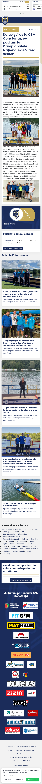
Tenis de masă (32, 549)
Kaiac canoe (34, 29)
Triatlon (6, 551)
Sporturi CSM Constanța (21, 757)
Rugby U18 (15, 546)
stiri (21, 549)
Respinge (8, 779)
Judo (11, 541)
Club (22, 531)
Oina (12, 544)
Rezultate (21, 754)
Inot (4, 541)
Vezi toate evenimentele (21, 580)
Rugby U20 (26, 546)
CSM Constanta (9, 534)
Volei (29, 551)
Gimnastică (22, 534)
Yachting (6, 553)
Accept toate (32, 779)
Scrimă (14, 549)
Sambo (5, 549)
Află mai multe (8, 775)
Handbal (5, 2)
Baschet (28, 529)
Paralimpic (21, 544)
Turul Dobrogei (18, 551)
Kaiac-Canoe (10, 224)
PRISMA (31, 544)
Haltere (25, 539)
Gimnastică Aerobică (11, 536)
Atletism (18, 529)
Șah (34, 546)
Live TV (15, 760)
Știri (10, 750)
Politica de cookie (21, 766)
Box (36, 529)
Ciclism (15, 531)
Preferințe (19, 779)
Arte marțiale (7, 529)
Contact (26, 760)
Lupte (5, 544)
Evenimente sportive (25, 750)
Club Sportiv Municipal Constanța (21, 747)
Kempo (31, 541)
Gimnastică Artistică (11, 539)
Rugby (5, 546)
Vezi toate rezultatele (13, 248)
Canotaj (6, 531)
